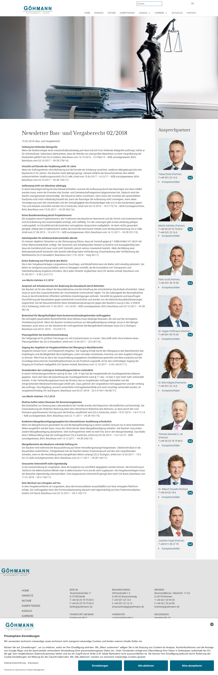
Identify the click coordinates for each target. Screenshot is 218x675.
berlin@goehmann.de (81, 606)
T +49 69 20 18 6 (167, 492)
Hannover (118, 614)
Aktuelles (177, 13)
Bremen (159, 589)
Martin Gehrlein (34, 280)
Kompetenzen (127, 13)
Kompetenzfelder (171, 182)
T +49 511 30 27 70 (168, 544)
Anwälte (99, 13)
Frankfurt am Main (82, 614)
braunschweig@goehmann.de (128, 606)
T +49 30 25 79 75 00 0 (170, 229)
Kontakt (191, 13)
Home (87, 13)
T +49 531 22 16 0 (167, 177)
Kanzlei (143, 13)
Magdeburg (161, 614)
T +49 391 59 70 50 (168, 283)
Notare (112, 13)
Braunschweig (121, 589)
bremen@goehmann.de (166, 606)
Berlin (74, 589)
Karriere (159, 13)
